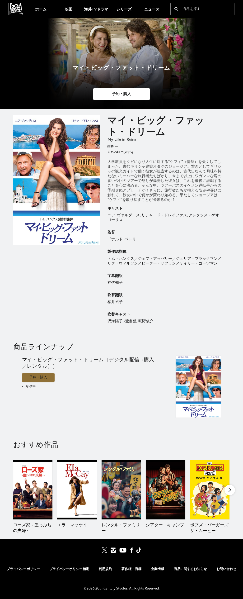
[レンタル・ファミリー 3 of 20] (121, 489)
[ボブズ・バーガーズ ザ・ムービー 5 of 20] (209, 489)
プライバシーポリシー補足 (69, 569)
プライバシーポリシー (23, 569)
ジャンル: (113, 152)
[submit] (176, 9)
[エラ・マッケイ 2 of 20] (77, 489)
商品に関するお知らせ (190, 569)
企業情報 (157, 569)
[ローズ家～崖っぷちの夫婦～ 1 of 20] (32, 489)
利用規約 (105, 569)
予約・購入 (38, 377)
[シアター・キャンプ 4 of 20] (165, 489)
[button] (121, 94)
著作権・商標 (131, 569)
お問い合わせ (226, 569)
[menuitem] (41, 9)
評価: (110, 146)
